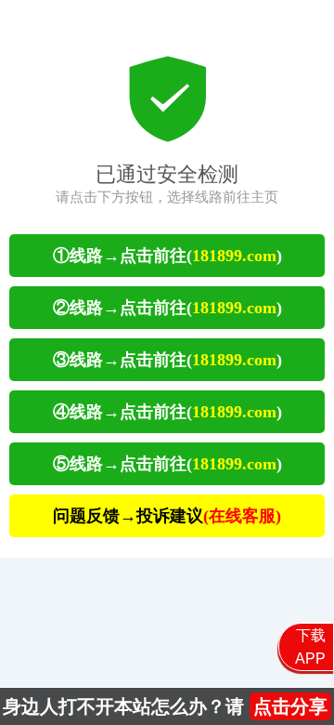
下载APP (310, 646)
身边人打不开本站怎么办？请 (165, 706)
